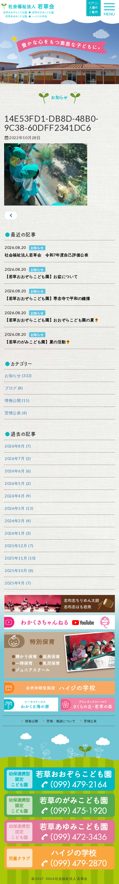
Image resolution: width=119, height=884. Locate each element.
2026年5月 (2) (18, 483)
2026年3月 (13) (19, 508)
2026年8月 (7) (18, 446)
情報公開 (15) (17, 400)
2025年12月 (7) (19, 545)
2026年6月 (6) (18, 471)
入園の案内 (93, 8)
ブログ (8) (14, 388)
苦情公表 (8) (16, 412)
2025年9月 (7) (18, 583)
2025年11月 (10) (20, 558)
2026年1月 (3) (18, 533)
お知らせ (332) (18, 375)
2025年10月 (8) (19, 570)
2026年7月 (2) (18, 458)
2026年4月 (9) (18, 495)
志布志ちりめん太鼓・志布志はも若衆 (59, 603)
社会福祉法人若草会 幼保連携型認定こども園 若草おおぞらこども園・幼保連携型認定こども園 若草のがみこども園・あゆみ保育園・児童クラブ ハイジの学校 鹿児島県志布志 (27, 10)
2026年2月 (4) (18, 520)
